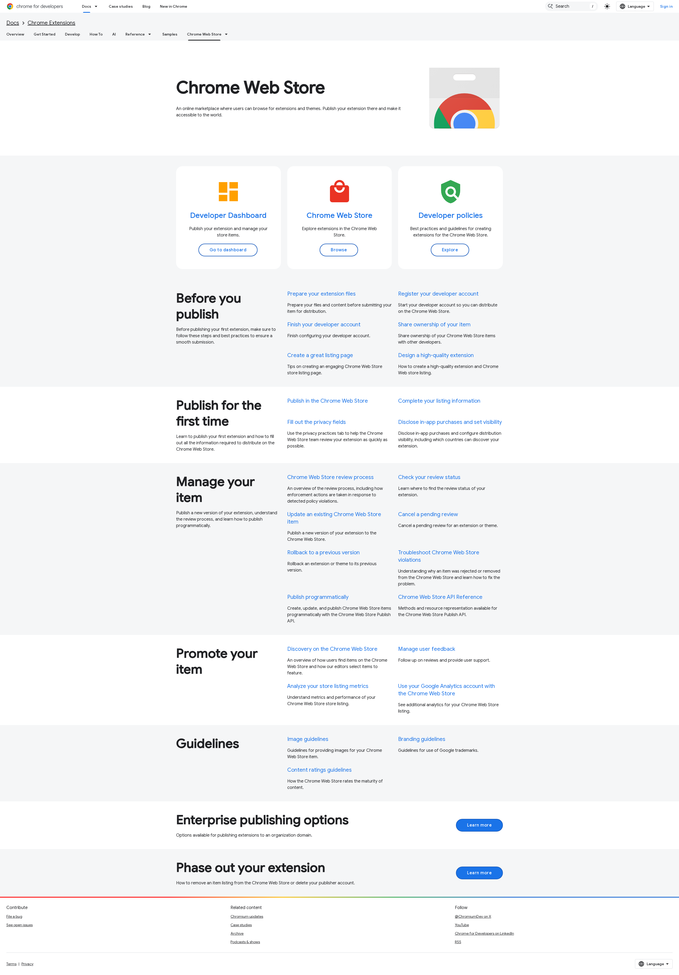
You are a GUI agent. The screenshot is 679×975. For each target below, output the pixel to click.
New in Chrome (173, 6)
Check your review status (429, 477)
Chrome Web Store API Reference (440, 597)
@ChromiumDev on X (473, 916)
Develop (72, 34)
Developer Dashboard (228, 215)
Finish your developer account (323, 324)
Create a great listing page (320, 355)
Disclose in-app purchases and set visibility (450, 422)
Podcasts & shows (245, 941)
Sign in (666, 6)
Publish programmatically (318, 597)
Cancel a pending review (428, 514)
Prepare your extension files (321, 294)
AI (114, 34)
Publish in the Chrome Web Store (327, 401)
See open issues (19, 925)
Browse (339, 250)
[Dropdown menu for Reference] (151, 34)
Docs (86, 6)
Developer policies (451, 215)
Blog (146, 6)
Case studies (121, 6)
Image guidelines (307, 739)
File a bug (14, 916)
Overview (15, 34)
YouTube (462, 925)
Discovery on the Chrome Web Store (332, 649)
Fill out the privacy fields (316, 422)
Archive (236, 933)
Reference (135, 34)
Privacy (27, 964)
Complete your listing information (439, 401)
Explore (450, 250)
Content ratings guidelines (319, 770)
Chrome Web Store (204, 34)
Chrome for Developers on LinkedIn (484, 933)
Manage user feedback (426, 649)
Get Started (44, 34)
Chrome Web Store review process (330, 477)
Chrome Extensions (51, 23)
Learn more (479, 825)
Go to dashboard (228, 250)
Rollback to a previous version (323, 552)
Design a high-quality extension (436, 355)
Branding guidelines (421, 739)
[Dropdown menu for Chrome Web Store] (227, 34)
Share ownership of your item (434, 324)
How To (96, 34)
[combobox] (571, 6)
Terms (11, 964)
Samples (169, 34)
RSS (458, 941)
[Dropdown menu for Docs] (97, 6)
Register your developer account (438, 294)
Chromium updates (246, 916)
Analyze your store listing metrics (327, 686)
